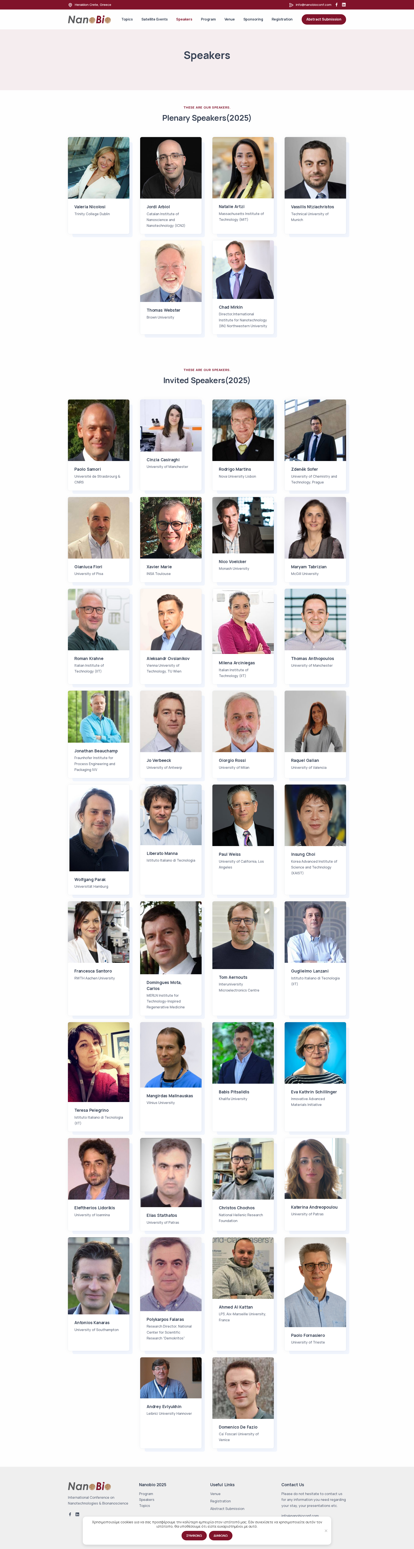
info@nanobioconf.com (313, 4)
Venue (229, 19)
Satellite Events (154, 19)
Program (208, 19)
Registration (282, 19)
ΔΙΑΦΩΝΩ (221, 1535)
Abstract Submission (323, 19)
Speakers (184, 19)
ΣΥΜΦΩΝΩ (194, 1535)
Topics (127, 19)
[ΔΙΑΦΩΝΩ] (326, 1530)
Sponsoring (253, 19)
